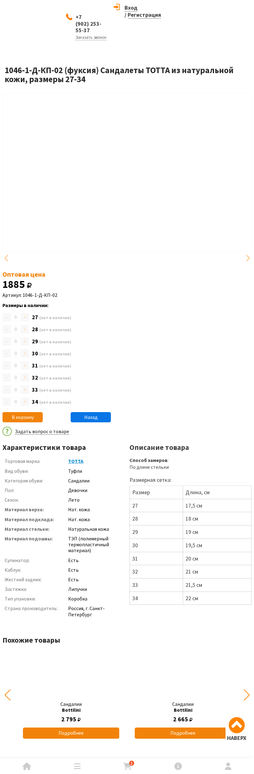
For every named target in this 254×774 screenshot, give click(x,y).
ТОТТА (75, 461)
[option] (71, 695)
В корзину (23, 417)
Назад (91, 417)
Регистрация (144, 14)
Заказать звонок (91, 37)
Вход (131, 7)
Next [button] (248, 258)
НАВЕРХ (236, 737)
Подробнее (71, 733)
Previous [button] (6, 258)
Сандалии (71, 707)
